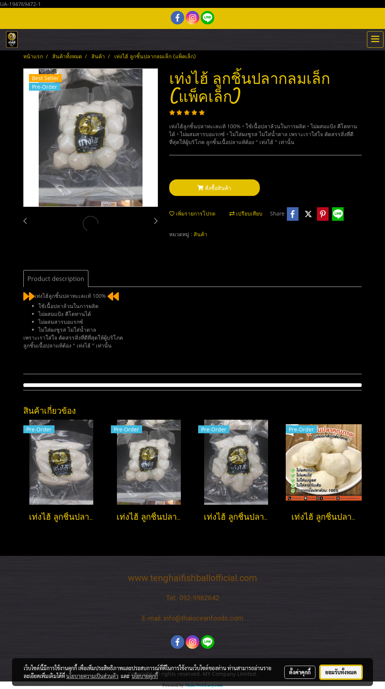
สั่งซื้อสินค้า (217, 187)
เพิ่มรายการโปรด (194, 214)
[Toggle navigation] (375, 39)
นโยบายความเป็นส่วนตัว (92, 675)
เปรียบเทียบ (248, 214)
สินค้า (200, 235)
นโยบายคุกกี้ (145, 675)
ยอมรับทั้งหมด (341, 672)
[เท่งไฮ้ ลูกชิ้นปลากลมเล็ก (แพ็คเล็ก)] (91, 138)
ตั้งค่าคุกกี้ (300, 672)
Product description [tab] (55, 279)
